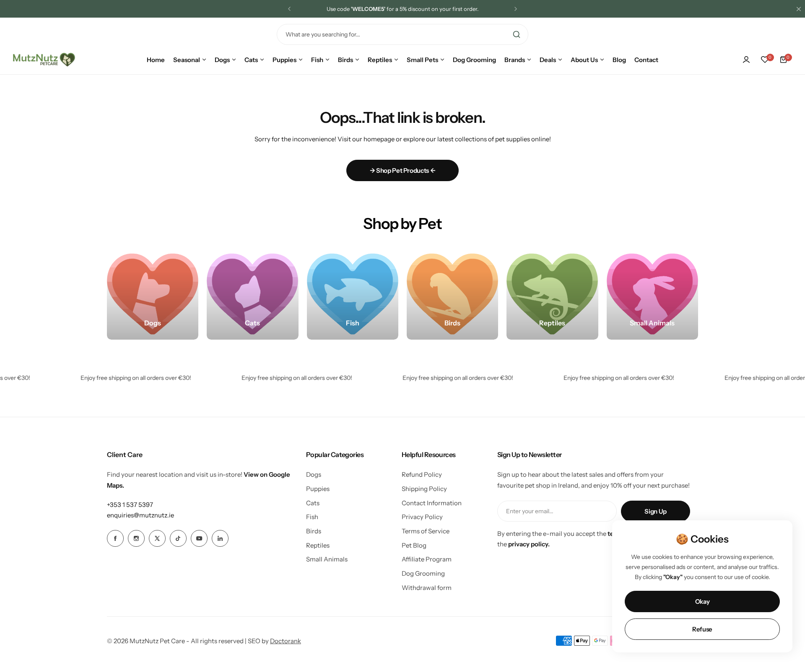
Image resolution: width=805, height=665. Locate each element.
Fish (312, 517)
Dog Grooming (423, 573)
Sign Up (655, 511)
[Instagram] (136, 538)
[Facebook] (115, 538)
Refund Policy (422, 474)
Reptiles (318, 545)
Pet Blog (414, 545)
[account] (746, 59)
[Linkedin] (220, 538)
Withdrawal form (427, 588)
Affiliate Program (427, 559)
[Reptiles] (552, 294)
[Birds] (452, 294)
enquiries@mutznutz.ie (140, 515)
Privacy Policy (422, 517)
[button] (289, 9)
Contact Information (432, 503)
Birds (313, 531)
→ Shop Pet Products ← (402, 170)
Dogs (313, 474)
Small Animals (327, 559)
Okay (702, 601)
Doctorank (285, 641)
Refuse (702, 629)
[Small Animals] (652, 294)
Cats (312, 503)
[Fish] (352, 294)
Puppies (318, 489)
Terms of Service (425, 531)
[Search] (516, 34)
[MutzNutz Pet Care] (44, 59)
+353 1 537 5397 (130, 505)
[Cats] (252, 294)
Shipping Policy (424, 489)
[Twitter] (157, 538)
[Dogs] (152, 294)
